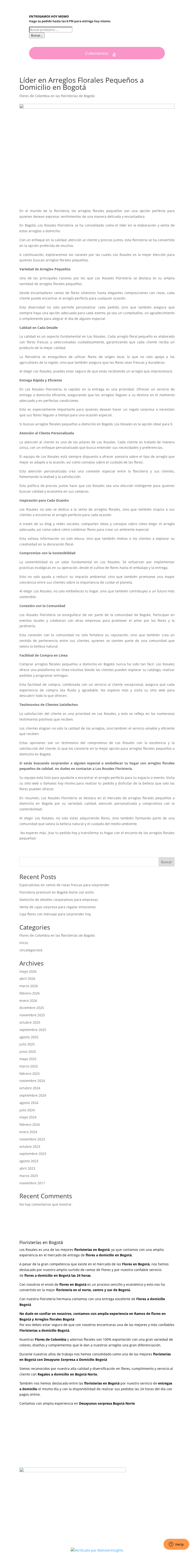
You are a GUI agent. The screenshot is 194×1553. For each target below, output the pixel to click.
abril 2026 (27, 978)
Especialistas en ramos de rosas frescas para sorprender (64, 885)
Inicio (23, 942)
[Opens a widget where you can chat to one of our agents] (176, 1545)
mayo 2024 (27, 1117)
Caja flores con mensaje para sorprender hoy (55, 914)
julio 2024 (27, 1110)
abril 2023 (27, 1168)
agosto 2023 (28, 1161)
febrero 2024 (29, 1124)
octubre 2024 (29, 1088)
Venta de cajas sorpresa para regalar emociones (57, 907)
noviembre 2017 (32, 1183)
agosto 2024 (28, 1102)
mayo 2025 (27, 1059)
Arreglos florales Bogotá (54, 1319)
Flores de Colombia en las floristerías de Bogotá (57, 96)
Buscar (166, 862)
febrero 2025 (29, 1073)
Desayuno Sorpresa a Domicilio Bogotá (76, 1359)
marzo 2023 (28, 1175)
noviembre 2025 (32, 1015)
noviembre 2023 (32, 1139)
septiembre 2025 (32, 1029)
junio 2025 (27, 1051)
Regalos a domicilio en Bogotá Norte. (68, 1374)
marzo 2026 (28, 986)
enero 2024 (28, 1132)
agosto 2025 (28, 1037)
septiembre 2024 (32, 1095)
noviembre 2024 (32, 1080)
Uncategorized (30, 950)
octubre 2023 (29, 1146)
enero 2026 (28, 1000)
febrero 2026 (29, 993)
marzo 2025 (28, 1066)
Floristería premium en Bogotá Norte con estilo (56, 892)
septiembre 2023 (32, 1153)
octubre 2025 (29, 1022)
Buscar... (37, 35)
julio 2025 (27, 1044)
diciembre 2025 (31, 1007)
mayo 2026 (27, 971)
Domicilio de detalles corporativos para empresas (58, 899)
